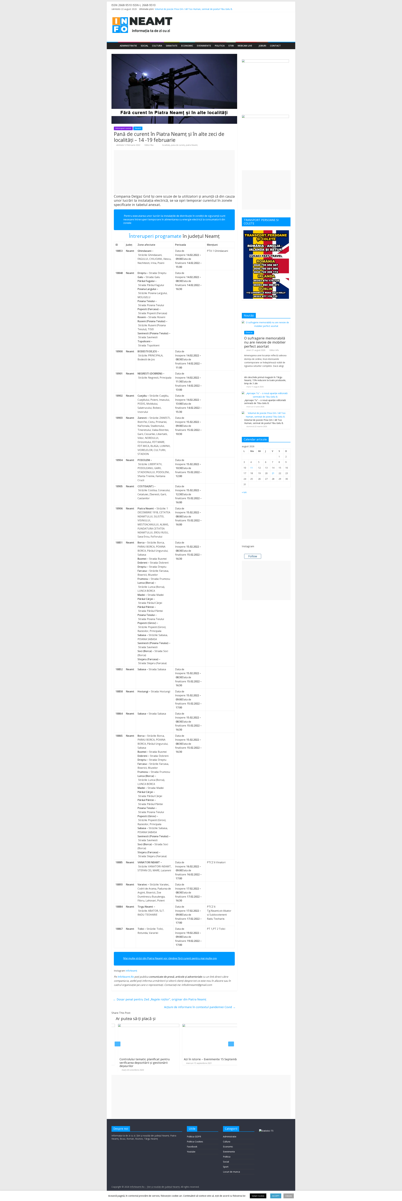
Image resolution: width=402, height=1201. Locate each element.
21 (273, 473)
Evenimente (204, 45)
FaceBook (192, 1146)
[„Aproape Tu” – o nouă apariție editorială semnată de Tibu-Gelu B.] (265, 393)
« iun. (244, 492)
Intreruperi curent (123, 128)
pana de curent (178, 145)
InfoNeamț (131, 970)
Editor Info (274, 350)
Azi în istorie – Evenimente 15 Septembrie (154, 1059)
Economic (187, 45)
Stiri (231, 45)
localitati (166, 145)
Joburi (262, 45)
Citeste (288, 1195)
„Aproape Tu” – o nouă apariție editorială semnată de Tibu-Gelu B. (188, 9)
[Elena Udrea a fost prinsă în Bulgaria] (219, 1025)
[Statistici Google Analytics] (266, 1130)
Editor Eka (149, 145)
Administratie (128, 45)
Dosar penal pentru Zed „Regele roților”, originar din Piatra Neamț (159, 999)
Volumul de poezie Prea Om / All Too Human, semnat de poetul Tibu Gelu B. (264, 421)
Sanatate (171, 45)
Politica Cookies (195, 1141)
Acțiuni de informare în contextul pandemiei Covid (200, 1007)
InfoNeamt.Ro (125, 976)
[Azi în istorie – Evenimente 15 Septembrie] (155, 1025)
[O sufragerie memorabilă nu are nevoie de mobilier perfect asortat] (266, 322)
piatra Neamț (192, 145)
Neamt (138, 128)
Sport (225, 1166)
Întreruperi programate (155, 236)
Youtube (191, 1151)
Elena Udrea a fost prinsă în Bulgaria (215, 1059)
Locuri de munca (231, 1171)
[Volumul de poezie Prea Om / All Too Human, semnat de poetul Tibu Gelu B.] (265, 413)
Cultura (157, 45)
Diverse (249, 332)
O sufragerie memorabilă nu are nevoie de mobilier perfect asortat (265, 342)
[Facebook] (276, 9)
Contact (275, 45)
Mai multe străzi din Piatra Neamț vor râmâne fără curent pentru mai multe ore (170, 958)
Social (144, 45)
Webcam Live (245, 45)
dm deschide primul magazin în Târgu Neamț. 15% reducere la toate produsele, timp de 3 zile (265, 380)
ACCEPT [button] (275, 1195)
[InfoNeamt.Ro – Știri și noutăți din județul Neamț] (114, 45)
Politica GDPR (194, 1136)
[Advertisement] (174, 172)
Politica (220, 45)
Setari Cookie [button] (258, 1195)
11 (251, 467)
